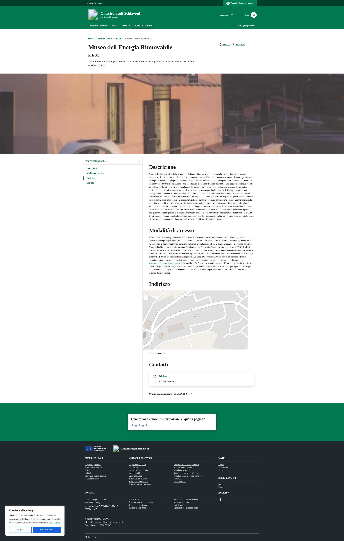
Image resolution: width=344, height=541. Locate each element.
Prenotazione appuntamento (141, 502)
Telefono (163, 376)
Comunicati (223, 467)
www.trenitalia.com (157, 263)
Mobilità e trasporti (182, 470)
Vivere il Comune (143, 25)
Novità (115, 25)
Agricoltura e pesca (137, 464)
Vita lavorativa (180, 481)
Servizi (126, 25)
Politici (88, 473)
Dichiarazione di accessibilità (186, 508)
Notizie (221, 464)
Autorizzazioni (135, 476)
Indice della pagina (96, 161)
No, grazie (20, 530)
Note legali (178, 505)
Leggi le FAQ (135, 499)
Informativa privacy (182, 502)
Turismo (177, 479)
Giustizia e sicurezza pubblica (186, 464)
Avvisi (220, 470)
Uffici (87, 470)
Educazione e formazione (140, 484)
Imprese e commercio (183, 467)
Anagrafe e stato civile (138, 470)
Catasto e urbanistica (138, 479)
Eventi (220, 487)
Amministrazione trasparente (186, 499)
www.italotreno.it (175, 263)
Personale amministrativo (95, 476)
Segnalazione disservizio (139, 505)
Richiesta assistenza (137, 508)
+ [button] (146, 294)
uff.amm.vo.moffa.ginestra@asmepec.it (106, 522)
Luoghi (221, 484)
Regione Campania (94, 3)
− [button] (146, 298)
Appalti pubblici (136, 473)
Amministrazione (98, 25)
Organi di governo (93, 464)
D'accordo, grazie (46, 530)
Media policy (90, 537)
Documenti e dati (92, 479)
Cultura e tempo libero (138, 481)
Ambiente (133, 467)
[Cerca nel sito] (254, 15)
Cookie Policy (54, 523)
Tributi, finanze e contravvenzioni (188, 476)
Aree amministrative (93, 467)
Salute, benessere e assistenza (186, 473)
